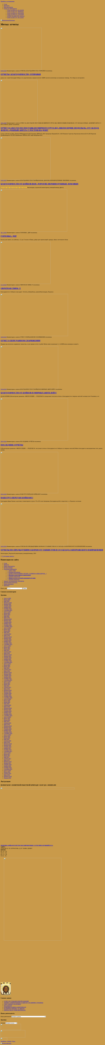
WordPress (3, 1041)
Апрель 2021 (7, 687)
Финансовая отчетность (10, 582)
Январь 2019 (7, 727)
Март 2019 (7, 724)
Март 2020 (7, 706)
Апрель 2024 (7, 634)
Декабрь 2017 (7, 746)
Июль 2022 (7, 665)
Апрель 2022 (7, 669)
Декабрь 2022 (7, 657)
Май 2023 (6, 650)
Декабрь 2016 (7, 764)
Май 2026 (6, 601)
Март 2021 (7, 689)
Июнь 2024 (7, 631)
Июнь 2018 (7, 738)
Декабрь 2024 (7, 622)
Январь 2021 (7, 691)
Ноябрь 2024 (7, 623)
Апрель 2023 (7, 651)
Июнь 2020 (7, 702)
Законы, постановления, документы (14, 581)
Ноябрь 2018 (7, 730)
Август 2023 (7, 645)
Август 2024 (7, 628)
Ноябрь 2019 (7, 712)
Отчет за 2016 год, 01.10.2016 (15, 10)
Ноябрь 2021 (7, 677)
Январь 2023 (7, 656)
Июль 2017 (7, 754)
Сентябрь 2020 (8, 697)
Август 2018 (7, 735)
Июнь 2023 (7, 648)
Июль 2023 (7, 647)
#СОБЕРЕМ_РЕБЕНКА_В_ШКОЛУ (14, 1008)
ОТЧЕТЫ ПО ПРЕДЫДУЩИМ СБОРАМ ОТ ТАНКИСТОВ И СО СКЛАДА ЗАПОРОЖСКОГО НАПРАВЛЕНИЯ (52, 550)
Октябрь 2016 (8, 767)
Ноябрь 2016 (7, 766)
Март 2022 (7, 671)
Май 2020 (6, 703)
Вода (13, 1041)
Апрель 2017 (7, 758)
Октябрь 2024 (8, 625)
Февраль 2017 (8, 761)
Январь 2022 (7, 674)
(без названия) (8, 1005)
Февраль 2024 (8, 637)
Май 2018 (6, 739)
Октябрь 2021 (8, 678)
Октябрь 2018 (8, 732)
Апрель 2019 (7, 723)
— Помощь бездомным (13, 572)
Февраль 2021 (8, 690)
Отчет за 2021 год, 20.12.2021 (15, 17)
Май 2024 (6, 632)
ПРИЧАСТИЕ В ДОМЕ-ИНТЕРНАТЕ (15, 1010)
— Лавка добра (11, 570)
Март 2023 (7, 653)
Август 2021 (7, 681)
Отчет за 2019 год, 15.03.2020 (15, 14)
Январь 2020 (7, 709)
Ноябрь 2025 (7, 607)
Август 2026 (7, 598)
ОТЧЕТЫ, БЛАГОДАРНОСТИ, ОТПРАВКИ (21, 74)
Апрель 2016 (7, 773)
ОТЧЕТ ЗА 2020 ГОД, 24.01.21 (16, 16)
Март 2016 (7, 775)
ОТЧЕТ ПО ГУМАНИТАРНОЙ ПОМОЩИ (16, 1001)
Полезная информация (10, 569)
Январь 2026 (7, 604)
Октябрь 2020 (8, 696)
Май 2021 (6, 686)
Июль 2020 (7, 700)
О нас (5, 4)
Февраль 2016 (8, 776)
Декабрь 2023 (7, 640)
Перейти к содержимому (8, 1)
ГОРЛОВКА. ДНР (9, 236)
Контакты (6, 5)
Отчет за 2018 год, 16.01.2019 (15, 13)
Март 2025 (7, 617)
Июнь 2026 (7, 599)
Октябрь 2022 (8, 660)
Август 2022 (7, 663)
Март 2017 (7, 760)
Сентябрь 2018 (8, 733)
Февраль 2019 (8, 726)
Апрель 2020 (7, 705)
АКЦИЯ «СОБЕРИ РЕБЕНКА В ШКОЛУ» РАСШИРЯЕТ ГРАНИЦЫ (23, 1002)
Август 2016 (7, 770)
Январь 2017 (7, 763)
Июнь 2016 (7, 772)
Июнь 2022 (7, 666)
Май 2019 (6, 721)
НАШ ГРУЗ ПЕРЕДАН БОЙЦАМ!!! (17, 498)
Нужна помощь (8, 567)
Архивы (3, 1023)
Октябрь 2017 (8, 749)
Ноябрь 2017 (7, 748)
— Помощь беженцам (13, 579)
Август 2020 (7, 699)
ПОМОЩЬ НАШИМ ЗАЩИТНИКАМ (15, 1007)
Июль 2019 (7, 718)
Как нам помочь (8, 7)
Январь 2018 (7, 745)
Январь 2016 (7, 778)
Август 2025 (7, 611)
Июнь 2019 (7, 720)
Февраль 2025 (8, 619)
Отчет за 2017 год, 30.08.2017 (15, 11)
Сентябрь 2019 (8, 715)
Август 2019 (7, 717)
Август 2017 (7, 752)
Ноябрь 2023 (7, 641)
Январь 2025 (7, 620)
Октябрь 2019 (8, 714)
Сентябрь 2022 (8, 662)
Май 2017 (6, 757)
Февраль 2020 (8, 708)
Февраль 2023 (8, 654)
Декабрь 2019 (7, 711)
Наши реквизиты (9, 584)
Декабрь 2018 (7, 729)
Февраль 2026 (8, 602)
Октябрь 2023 (8, 642)
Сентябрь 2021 (8, 680)
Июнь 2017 (7, 755)
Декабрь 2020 (7, 693)
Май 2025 (6, 616)
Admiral (9, 1041)
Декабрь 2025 (7, 605)
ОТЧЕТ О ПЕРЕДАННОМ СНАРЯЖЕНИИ (20, 340)
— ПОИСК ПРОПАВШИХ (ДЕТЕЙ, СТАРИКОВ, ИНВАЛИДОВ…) (27, 573)
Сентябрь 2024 (8, 626)
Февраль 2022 (8, 672)
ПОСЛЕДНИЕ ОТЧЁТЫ (12, 445)
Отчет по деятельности (10, 8)
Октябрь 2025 (8, 608)
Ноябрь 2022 (7, 659)
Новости (6, 564)
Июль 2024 (7, 629)
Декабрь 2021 (7, 675)
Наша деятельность (9, 566)
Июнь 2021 (7, 684)
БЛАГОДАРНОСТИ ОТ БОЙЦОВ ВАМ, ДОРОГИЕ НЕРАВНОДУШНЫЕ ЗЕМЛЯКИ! (39, 184)
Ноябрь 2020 (7, 694)
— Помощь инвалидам (13, 576)
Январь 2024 (7, 638)
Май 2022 (6, 668)
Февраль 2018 (8, 743)
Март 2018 (7, 742)
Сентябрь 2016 (8, 769)
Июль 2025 (7, 613)
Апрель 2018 (7, 740)
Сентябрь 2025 (8, 610)
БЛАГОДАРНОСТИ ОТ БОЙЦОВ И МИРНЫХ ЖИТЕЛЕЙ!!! (29, 393)
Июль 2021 (7, 683)
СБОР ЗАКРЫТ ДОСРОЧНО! (12, 1004)
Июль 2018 (7, 736)
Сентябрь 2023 (8, 644)
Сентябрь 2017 (8, 751)
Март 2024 (7, 635)
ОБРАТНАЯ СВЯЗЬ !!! (11, 288)
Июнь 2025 (7, 614)
